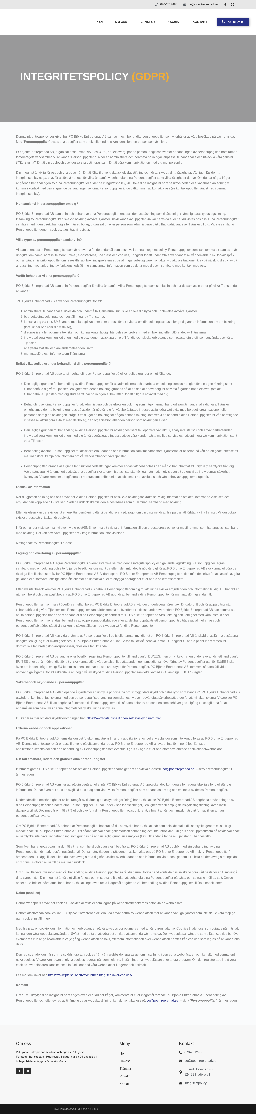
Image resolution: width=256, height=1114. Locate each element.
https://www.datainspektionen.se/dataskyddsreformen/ (124, 718)
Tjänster (147, 21)
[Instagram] (232, 4)
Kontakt (200, 21)
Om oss (121, 21)
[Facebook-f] (225, 4)
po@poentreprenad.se (178, 769)
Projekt (174, 21)
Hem (99, 21)
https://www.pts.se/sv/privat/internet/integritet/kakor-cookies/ (90, 975)
